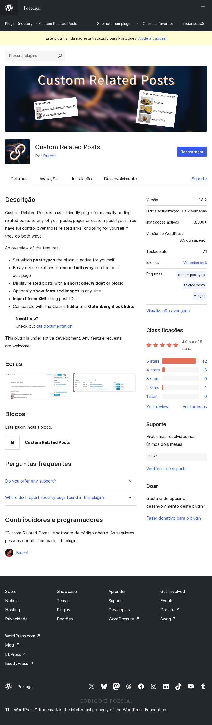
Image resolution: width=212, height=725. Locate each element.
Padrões (65, 618)
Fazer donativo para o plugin (173, 518)
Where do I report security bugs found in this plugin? (54, 497)
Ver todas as (195, 406)
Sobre (11, 591)
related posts (194, 285)
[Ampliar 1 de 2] (61, 380)
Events (166, 600)
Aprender (117, 591)
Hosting (12, 609)
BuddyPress (19, 663)
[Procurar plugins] (60, 56)
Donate (170, 609)
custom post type (191, 275)
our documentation (54, 326)
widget (199, 296)
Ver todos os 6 (195, 263)
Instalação (82, 178)
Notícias (13, 600)
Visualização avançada (168, 310)
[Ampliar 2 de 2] (129, 380)
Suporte (199, 178)
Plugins (63, 609)
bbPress (15, 654)
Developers (119, 609)
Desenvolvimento (120, 178)
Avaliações (50, 178)
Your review (157, 406)
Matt (12, 645)
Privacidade (16, 618)
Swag (168, 618)
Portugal (25, 686)
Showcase (67, 591)
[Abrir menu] (203, 8)
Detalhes (19, 178)
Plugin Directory (19, 23)
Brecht (49, 156)
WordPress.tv (124, 618)
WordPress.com (22, 635)
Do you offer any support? (30, 481)
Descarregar (191, 151)
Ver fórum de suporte (166, 468)
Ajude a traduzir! (152, 38)
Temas (63, 600)
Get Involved (172, 591)
